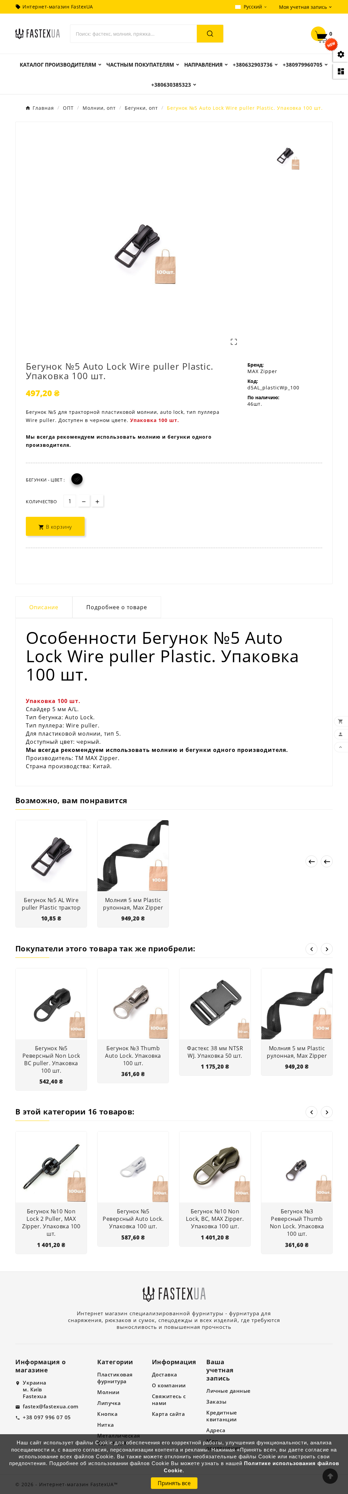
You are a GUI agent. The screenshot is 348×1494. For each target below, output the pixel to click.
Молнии (108, 1392)
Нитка (105, 1424)
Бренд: (255, 365)
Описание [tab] (43, 607)
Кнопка (107, 1413)
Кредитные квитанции (221, 1416)
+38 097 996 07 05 (47, 1417)
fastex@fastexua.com (51, 1406)
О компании (169, 1385)
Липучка (109, 1403)
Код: (252, 381)
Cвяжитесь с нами (169, 1399)
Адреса (215, 1430)
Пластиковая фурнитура (115, 1378)
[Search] (210, 34)
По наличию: (263, 397)
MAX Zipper (262, 371)
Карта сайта (168, 1413)
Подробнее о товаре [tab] (116, 607)
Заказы (216, 1401)
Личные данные (228, 1390)
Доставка (164, 1374)
